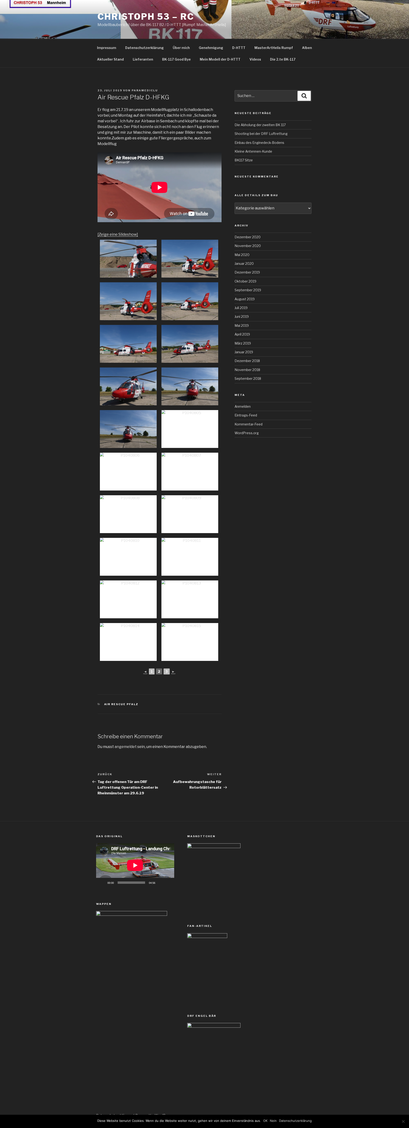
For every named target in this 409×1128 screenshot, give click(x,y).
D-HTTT (238, 48)
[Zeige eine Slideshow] (118, 234)
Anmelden (243, 406)
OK (265, 1121)
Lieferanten (143, 59)
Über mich (181, 48)
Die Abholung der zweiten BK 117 (260, 125)
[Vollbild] (168, 882)
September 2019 (248, 290)
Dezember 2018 (247, 361)
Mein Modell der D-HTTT (220, 59)
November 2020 (248, 246)
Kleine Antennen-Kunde (253, 151)
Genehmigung (211, 48)
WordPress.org (247, 433)
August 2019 (245, 299)
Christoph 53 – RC (146, 16)
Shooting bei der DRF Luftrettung (261, 134)
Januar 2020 (244, 263)
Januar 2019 (244, 352)
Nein (273, 1121)
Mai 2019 (242, 325)
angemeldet (126, 746)
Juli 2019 (241, 308)
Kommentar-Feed (248, 424)
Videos (255, 59)
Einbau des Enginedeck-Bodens (259, 143)
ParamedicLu (145, 90)
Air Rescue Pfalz (121, 704)
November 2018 (247, 370)
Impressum (106, 48)
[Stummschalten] (160, 882)
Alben (307, 48)
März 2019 (243, 343)
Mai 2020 (242, 255)
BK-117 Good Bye (176, 59)
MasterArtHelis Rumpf (273, 48)
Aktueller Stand (110, 59)
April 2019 (242, 334)
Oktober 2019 (245, 281)
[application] (135, 865)
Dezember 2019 (247, 272)
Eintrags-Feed (246, 415)
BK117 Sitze (244, 160)
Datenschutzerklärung (144, 48)
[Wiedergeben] (102, 882)
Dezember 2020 (248, 237)
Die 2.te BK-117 (283, 59)
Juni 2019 (242, 316)
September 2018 (248, 378)
